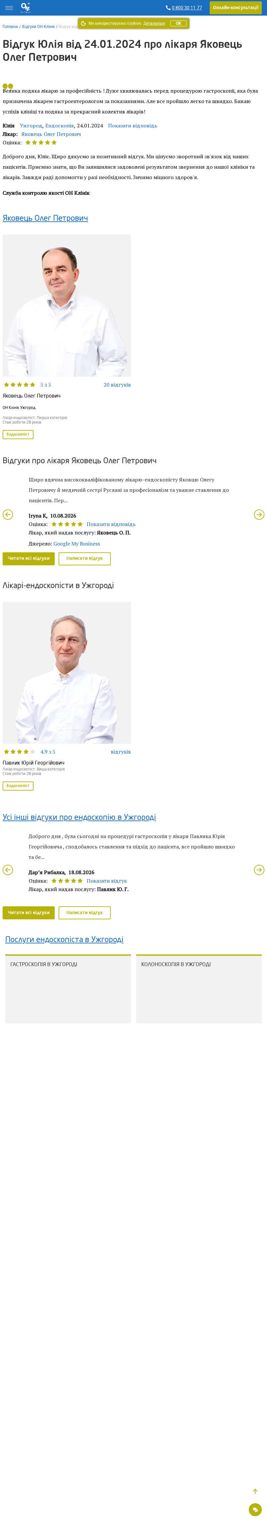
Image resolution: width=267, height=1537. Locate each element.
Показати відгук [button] (107, 880)
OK (178, 23)
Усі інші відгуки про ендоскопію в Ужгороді (79, 818)
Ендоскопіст (18, 435)
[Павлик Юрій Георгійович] (67, 697)
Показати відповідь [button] (132, 125)
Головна (10, 26)
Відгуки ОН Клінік (38, 26)
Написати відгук (84, 558)
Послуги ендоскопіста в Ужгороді (64, 940)
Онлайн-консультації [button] (236, 8)
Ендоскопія (59, 125)
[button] (255, 1491)
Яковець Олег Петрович (51, 134)
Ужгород (31, 125)
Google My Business (76, 543)
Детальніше (154, 23)
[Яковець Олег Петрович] (67, 337)
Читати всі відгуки (28, 558)
